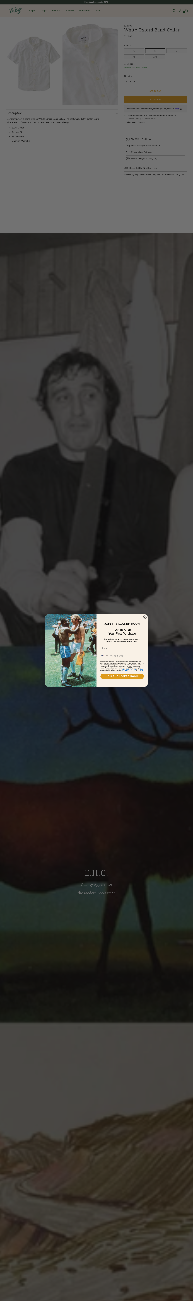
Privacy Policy (129, 670)
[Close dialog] (144, 617)
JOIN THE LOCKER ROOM (122, 676)
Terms (140, 670)
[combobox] (104, 655)
